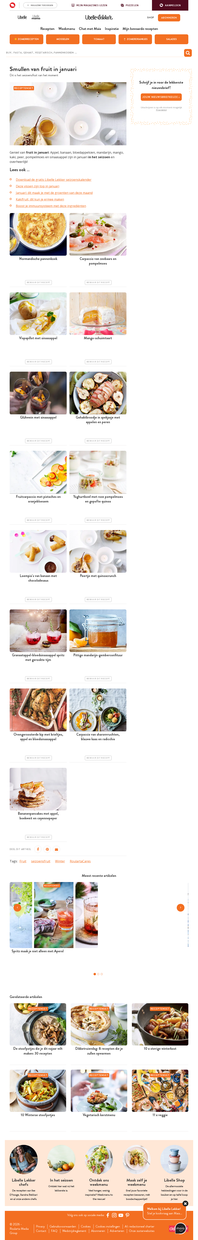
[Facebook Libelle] (107, 1215)
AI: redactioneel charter (139, 1226)
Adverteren (117, 1231)
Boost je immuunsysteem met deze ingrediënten (51, 206)
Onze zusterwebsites (141, 1231)
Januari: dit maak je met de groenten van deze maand (54, 193)
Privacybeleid (161, 110)
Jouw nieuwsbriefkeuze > (161, 97)
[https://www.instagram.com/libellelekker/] (114, 1215)
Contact (41, 1231)
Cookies (86, 1226)
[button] (170, 5)
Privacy (40, 1226)
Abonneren (98, 1231)
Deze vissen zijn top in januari (37, 186)
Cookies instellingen (108, 1226)
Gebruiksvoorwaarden (63, 1226)
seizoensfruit (40, 861)
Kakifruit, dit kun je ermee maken (40, 199)
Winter (60, 861)
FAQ (54, 1231)
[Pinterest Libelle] (127, 1215)
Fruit (23, 861)
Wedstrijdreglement (74, 1231)
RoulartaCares (80, 861)
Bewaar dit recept (38, 282)
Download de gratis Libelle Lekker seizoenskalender (53, 180)
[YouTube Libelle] (121, 1215)
